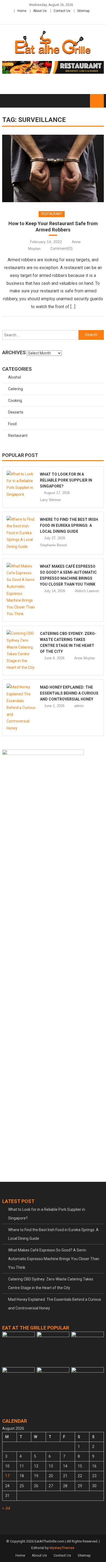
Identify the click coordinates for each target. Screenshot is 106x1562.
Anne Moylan (84, 658)
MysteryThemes (61, 1548)
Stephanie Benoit (53, 545)
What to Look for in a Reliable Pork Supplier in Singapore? (66, 480)
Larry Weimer (50, 500)
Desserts (15, 412)
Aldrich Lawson (87, 591)
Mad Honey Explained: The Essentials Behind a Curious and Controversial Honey (69, 693)
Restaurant (51, 214)
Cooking (15, 400)
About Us (40, 11)
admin (79, 706)
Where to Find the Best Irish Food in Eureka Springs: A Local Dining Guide (69, 525)
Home (21, 11)
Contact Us (62, 11)
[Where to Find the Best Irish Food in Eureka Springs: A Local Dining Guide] (21, 533)
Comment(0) (61, 248)
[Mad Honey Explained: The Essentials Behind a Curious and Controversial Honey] (21, 707)
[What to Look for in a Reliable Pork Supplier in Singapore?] (21, 484)
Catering (15, 389)
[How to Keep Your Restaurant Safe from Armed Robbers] (53, 168)
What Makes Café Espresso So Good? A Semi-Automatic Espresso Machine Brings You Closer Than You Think (53, 1259)
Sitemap (83, 11)
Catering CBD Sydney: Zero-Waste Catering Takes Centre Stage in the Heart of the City (50, 1283)
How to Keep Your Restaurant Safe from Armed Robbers (53, 227)
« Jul (6, 1508)
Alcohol (14, 377)
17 (7, 1476)
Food (12, 424)
